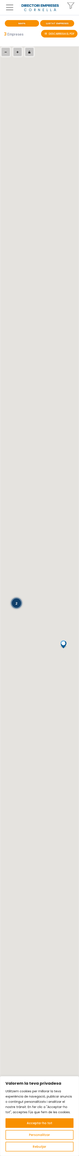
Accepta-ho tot (39, 1123)
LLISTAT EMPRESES (57, 23)
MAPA (21, 23)
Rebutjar (39, 1146)
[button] (10, 7)
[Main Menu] (10, 7)
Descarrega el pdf (61, 34)
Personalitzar (39, 1135)
